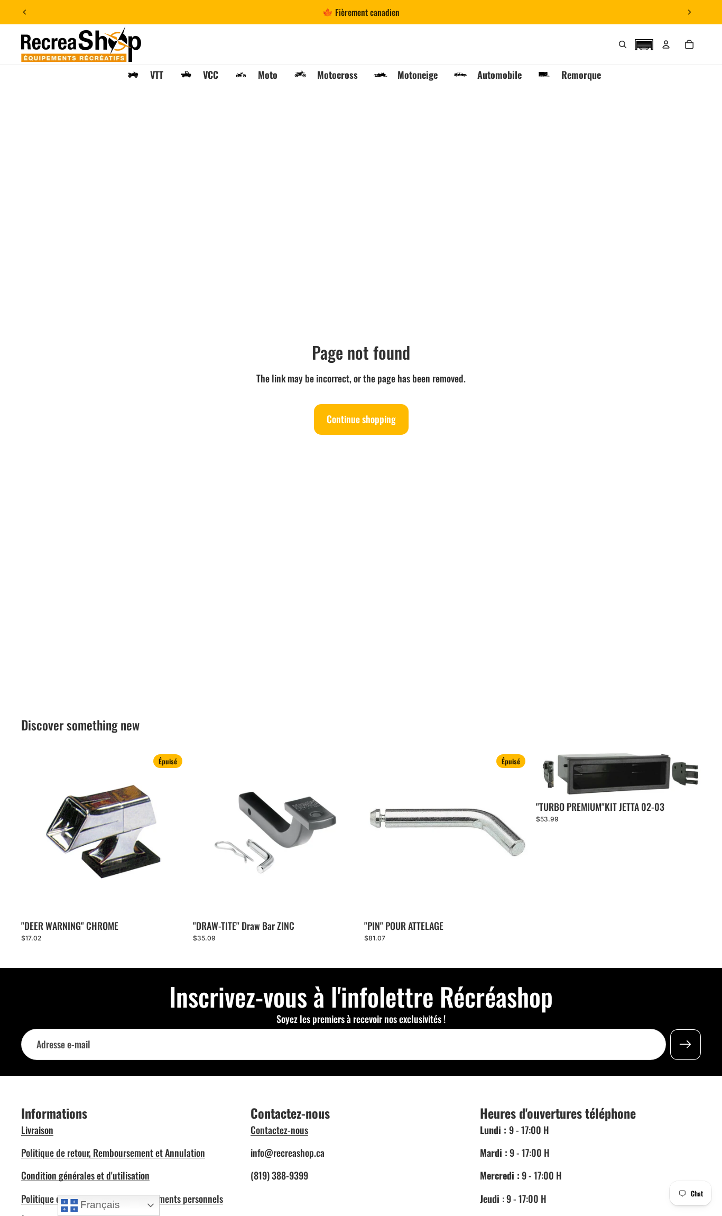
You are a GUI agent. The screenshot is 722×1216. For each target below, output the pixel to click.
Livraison (37, 1130)
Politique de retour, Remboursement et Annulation (113, 1152)
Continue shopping (361, 419)
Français (99, 1204)
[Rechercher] (622, 44)
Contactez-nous (279, 1130)
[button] (643, 43)
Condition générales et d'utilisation (85, 1175)
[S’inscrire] (685, 1044)
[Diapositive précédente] (24, 12)
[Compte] (666, 44)
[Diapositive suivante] (689, 12)
